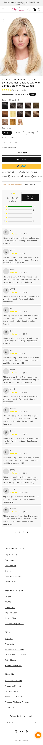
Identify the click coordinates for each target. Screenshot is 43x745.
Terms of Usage (11, 691)
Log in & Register (12, 555)
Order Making (10, 565)
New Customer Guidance (15, 655)
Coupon (8, 597)
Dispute (8, 571)
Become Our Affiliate (13, 697)
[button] (3, 9)
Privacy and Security (13, 686)
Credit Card (10, 607)
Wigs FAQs (9, 644)
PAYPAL (8, 602)
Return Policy (10, 582)
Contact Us (9, 707)
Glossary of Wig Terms (14, 649)
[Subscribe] (35, 722)
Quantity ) (11, 137)
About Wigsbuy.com (13, 680)
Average (31, 133)
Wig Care (9, 638)
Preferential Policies (13, 665)
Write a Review (30, 197)
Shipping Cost (11, 613)
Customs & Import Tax (14, 623)
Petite (19, 133)
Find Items (9, 560)
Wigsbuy (25, 740)
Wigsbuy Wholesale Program (17, 702)
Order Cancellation (13, 576)
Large (6, 133)
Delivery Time (10, 618)
